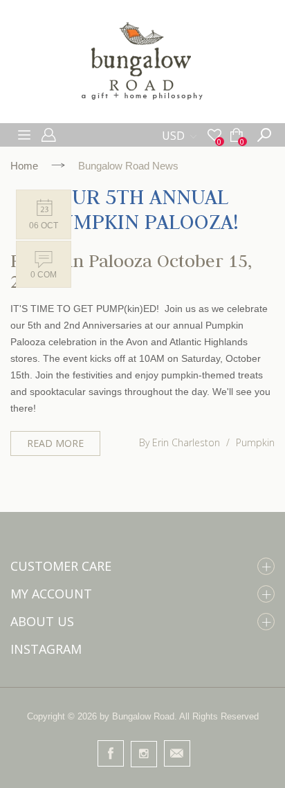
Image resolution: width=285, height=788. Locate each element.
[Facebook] (111, 753)
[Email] (177, 753)
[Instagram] (144, 754)
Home (24, 166)
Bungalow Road (143, 716)
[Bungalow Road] (142, 60)
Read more (55, 443)
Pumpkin (255, 442)
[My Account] (50, 135)
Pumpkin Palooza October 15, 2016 (131, 271)
